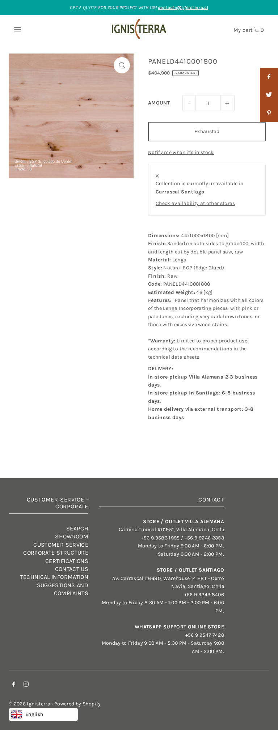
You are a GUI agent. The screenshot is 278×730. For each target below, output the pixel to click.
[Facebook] (13, 685)
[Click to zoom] (122, 65)
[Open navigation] (29, 29)
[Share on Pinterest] (269, 113)
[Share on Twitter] (269, 95)
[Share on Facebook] (269, 77)
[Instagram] (26, 685)
